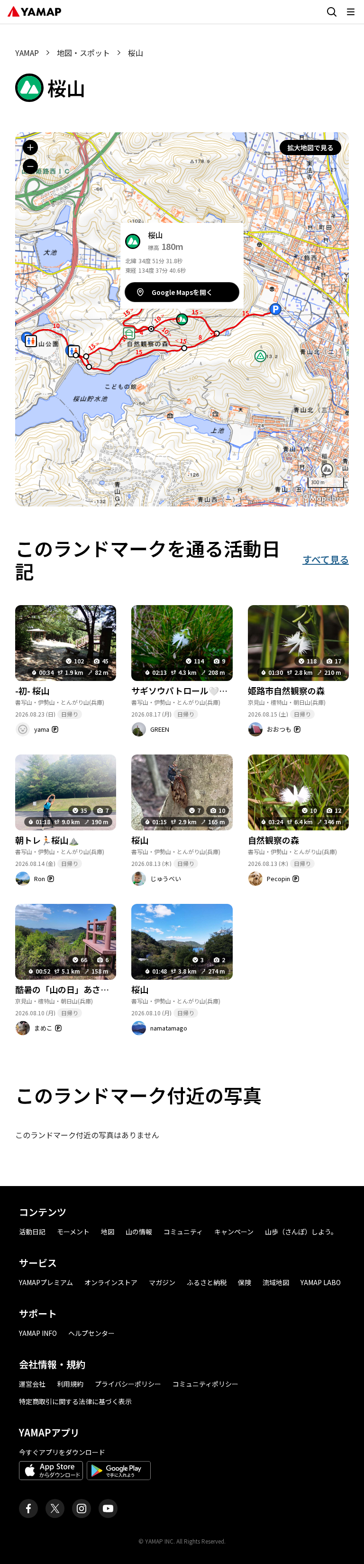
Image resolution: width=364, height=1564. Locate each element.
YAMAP (27, 52)
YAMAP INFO (38, 1333)
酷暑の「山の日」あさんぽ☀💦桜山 (84, 989)
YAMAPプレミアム (46, 1282)
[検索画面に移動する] (331, 11)
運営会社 (32, 1384)
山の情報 (139, 1231)
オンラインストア (110, 1282)
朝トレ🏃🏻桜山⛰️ (47, 840)
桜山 (139, 840)
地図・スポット (83, 52)
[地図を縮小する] (30, 166)
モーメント (73, 1231)
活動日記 (32, 1231)
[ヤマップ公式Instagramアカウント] (81, 1508)
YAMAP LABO (320, 1282)
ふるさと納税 (207, 1282)
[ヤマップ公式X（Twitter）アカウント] (55, 1508)
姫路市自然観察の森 (286, 690)
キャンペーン (234, 1231)
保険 (244, 1282)
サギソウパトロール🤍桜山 (183, 690)
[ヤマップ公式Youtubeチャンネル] (108, 1508)
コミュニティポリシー (205, 1384)
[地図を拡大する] (30, 147)
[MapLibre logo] (323, 498)
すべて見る (325, 559)
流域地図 (276, 1282)
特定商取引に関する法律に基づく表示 (75, 1401)
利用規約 (70, 1384)
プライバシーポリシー (128, 1384)
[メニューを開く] (350, 11)
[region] (182, 319)
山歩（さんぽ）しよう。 (301, 1231)
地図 (107, 1231)
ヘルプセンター (91, 1333)
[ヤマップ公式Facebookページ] (28, 1508)
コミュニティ (183, 1231)
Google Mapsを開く (182, 292)
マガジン (162, 1282)
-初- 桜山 (32, 690)
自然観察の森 (273, 840)
